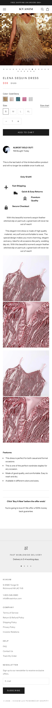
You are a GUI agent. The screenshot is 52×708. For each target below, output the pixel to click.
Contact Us (8, 651)
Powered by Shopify (37, 701)
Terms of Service (10, 612)
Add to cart (26, 132)
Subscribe (13, 690)
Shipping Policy (10, 622)
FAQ (5, 646)
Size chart (44, 105)
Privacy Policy (9, 627)
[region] (26, 554)
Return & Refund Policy (13, 617)
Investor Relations (11, 632)
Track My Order (10, 656)
